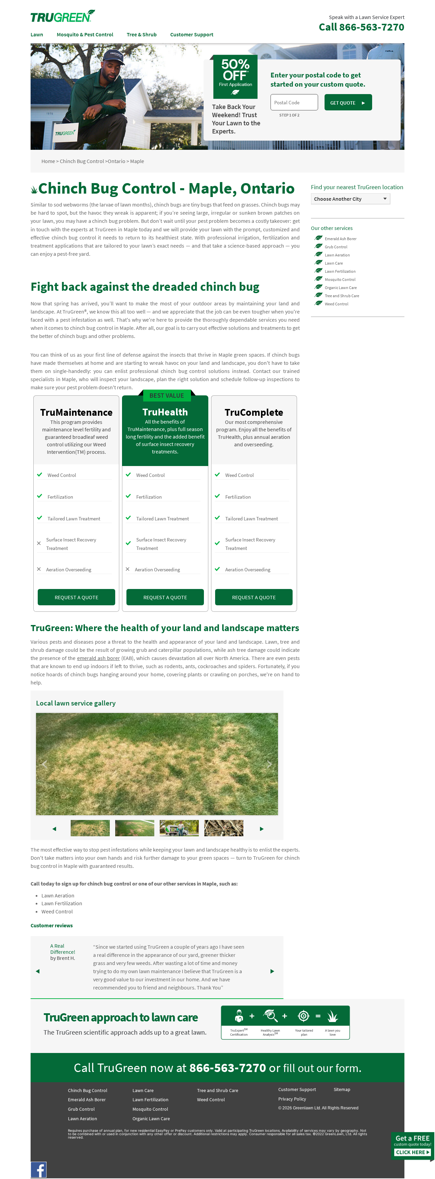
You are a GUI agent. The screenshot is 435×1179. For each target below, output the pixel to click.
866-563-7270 (227, 1067)
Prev (44, 764)
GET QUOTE (348, 103)
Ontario (116, 161)
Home (48, 161)
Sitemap (342, 1089)
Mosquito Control (340, 279)
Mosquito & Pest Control (85, 34)
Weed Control (57, 911)
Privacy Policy (292, 1099)
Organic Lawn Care (341, 287)
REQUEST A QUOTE (76, 597)
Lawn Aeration (57, 895)
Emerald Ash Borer (340, 238)
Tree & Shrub (142, 34)
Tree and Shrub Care (342, 295)
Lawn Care (334, 263)
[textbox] (294, 102)
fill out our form (321, 1067)
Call (361, 26)
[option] (350, 198)
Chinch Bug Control (82, 161)
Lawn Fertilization (61, 903)
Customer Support (191, 34)
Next (269, 764)
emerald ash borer (98, 658)
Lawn (37, 34)
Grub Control (336, 246)
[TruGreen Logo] (63, 20)
